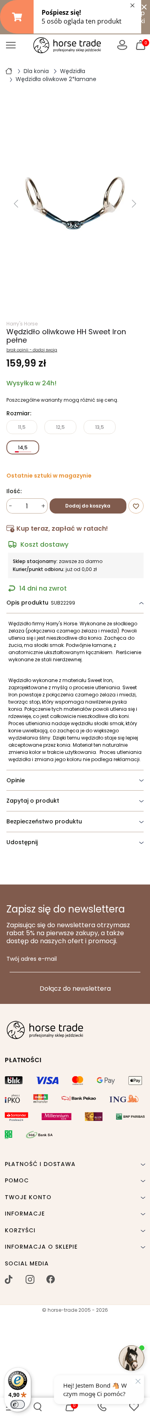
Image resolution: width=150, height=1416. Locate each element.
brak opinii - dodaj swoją (31, 350)
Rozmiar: (18, 413)
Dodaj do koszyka (87, 505)
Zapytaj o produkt (32, 801)
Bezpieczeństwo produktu (44, 821)
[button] (37, 1407)
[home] (9, 71)
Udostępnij (22, 842)
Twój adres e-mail (31, 959)
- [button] (10, 506)
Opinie (15, 780)
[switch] (17, 1404)
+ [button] (43, 506)
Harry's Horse (22, 323)
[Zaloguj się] (122, 45)
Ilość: (14, 491)
